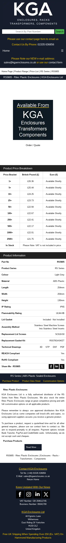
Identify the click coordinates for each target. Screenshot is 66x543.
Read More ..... (33, 447)
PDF (62, 347)
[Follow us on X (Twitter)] (46, 494)
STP (47, 347)
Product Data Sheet (31, 381)
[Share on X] (62, 366)
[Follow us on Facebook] (20, 494)
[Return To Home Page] (33, 14)
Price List (34, 71)
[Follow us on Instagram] (29, 494)
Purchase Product (10, 381)
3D (41, 347)
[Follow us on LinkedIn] (37, 494)
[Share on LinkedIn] (56, 366)
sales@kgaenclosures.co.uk (20, 62)
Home (6, 50)
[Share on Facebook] (51, 366)
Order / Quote (33, 145)
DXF (55, 347)
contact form (55, 62)
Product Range (21, 71)
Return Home (33, 479)
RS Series (45, 71)
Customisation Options (53, 381)
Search (59, 31)
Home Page (7, 71)
